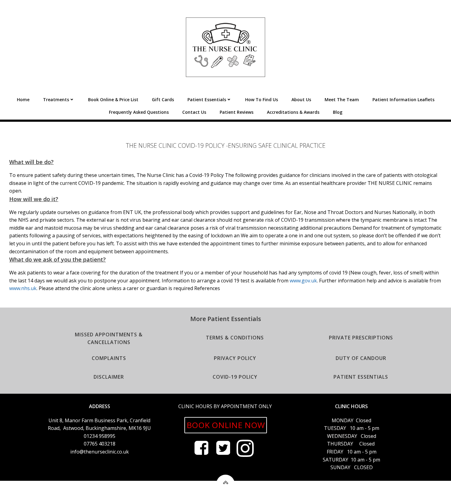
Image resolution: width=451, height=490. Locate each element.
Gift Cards (163, 99)
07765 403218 (99, 443)
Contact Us (194, 112)
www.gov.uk (303, 280)
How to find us (261, 99)
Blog (337, 112)
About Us (301, 99)
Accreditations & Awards (293, 112)
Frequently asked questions (139, 112)
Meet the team (342, 99)
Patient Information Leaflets (403, 99)
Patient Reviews (236, 112)
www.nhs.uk (23, 288)
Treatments (56, 99)
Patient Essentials (206, 99)
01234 (91, 436)
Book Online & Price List (113, 99)
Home (23, 99)
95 (101, 436)
